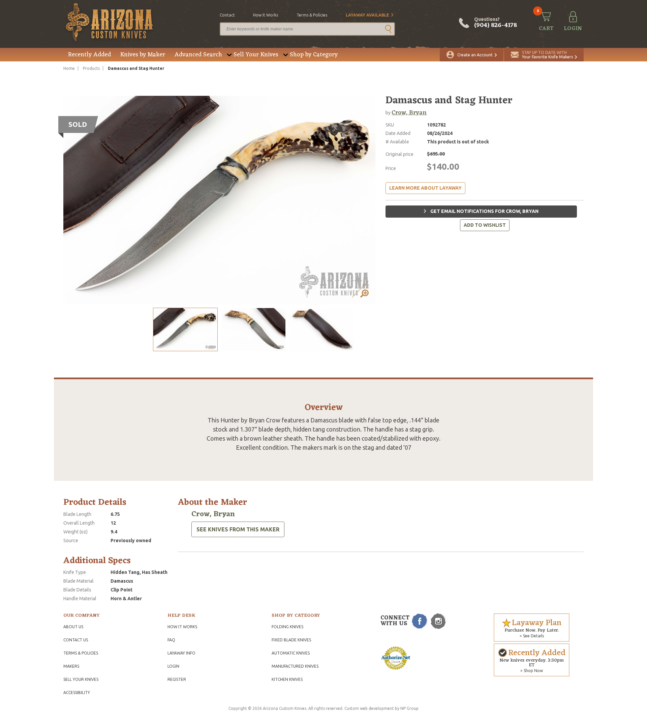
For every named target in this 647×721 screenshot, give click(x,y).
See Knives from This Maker (237, 529)
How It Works (182, 627)
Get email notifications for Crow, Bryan (483, 211)
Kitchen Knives (287, 679)
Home (69, 68)
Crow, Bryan (409, 112)
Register (176, 679)
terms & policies (312, 15)
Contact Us (75, 640)
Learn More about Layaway (425, 188)
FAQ (171, 640)
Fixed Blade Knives (291, 640)
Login (173, 666)
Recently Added (89, 54)
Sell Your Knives (256, 54)
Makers (71, 666)
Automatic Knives (291, 653)
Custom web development (369, 708)
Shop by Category (314, 54)
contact (227, 15)
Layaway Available (367, 15)
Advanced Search (198, 54)
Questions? (495, 23)
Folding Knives (287, 627)
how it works (265, 15)
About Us (73, 627)
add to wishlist (485, 225)
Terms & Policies (80, 653)
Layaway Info (181, 653)
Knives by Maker (142, 54)
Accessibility (76, 692)
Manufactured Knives (295, 666)
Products (91, 68)
